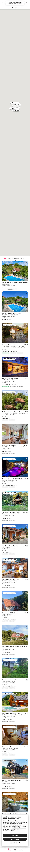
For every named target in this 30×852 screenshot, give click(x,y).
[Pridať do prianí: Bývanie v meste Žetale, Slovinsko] (26, 358)
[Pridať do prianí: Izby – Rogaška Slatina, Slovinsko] (26, 526)
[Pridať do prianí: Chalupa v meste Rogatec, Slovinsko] (26, 693)
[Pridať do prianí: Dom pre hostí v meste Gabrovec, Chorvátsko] (26, 263)
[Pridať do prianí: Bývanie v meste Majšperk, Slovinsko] (26, 660)
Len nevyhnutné (15, 839)
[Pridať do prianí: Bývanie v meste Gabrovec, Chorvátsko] (26, 293)
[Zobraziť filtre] (27, 2)
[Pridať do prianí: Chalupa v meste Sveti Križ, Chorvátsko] (26, 559)
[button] (10, 289)
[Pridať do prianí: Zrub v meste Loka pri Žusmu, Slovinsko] (26, 492)
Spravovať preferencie (15, 842)
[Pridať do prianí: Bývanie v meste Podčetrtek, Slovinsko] (26, 760)
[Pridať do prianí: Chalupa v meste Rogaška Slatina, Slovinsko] (26, 626)
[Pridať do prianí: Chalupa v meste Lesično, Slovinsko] (26, 727)
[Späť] (3, 2)
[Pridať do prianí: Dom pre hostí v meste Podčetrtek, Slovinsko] (26, 459)
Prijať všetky (15, 835)
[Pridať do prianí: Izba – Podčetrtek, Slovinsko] (26, 425)
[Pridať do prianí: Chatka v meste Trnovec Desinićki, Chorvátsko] (26, 392)
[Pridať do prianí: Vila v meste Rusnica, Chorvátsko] (26, 325)
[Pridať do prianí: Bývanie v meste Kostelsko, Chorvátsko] (26, 794)
